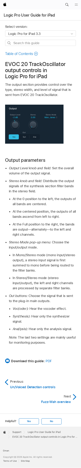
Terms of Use (10, 461)
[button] (67, 4)
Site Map (25, 461)
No (51, 421)
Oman (6, 450)
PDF (49, 361)
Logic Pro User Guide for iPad (29, 15)
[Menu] (76, 4)
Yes (29, 421)
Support (16, 432)
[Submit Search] (9, 43)
